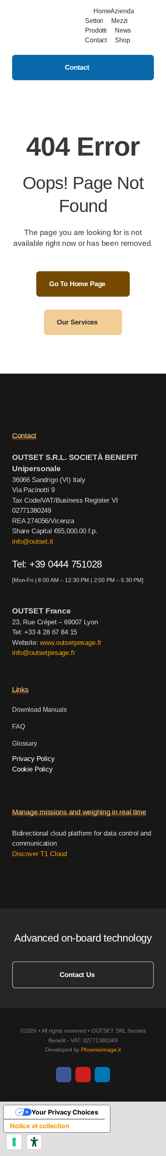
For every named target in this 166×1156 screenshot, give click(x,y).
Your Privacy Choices (64, 1112)
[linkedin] (102, 1074)
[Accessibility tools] (34, 1142)
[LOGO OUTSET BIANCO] (52, 397)
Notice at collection (39, 1126)
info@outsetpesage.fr (43, 653)
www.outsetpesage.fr (71, 643)
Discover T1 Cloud (39, 854)
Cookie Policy (32, 769)
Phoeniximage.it (101, 1049)
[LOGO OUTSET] (46, 22)
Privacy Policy (33, 759)
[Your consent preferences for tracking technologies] (14, 1142)
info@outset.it (32, 541)
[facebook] (63, 1074)
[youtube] (83, 1074)
